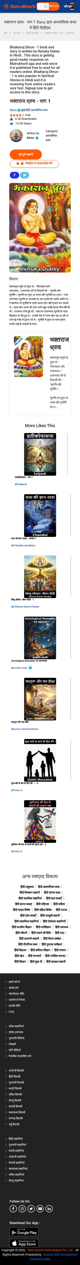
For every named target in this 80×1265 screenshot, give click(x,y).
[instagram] (22, 1208)
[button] (45, 6)
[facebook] (13, 1208)
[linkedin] (49, 1208)
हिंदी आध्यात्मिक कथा (37, 110)
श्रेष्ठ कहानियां (16, 1026)
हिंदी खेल (19, 956)
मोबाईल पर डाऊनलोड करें (38, 163)
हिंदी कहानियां (16, 1138)
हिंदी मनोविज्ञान (43, 927)
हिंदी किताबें (14, 1076)
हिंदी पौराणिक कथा (27, 944)
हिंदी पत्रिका (42, 904)
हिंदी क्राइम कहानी (55, 961)
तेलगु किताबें (15, 1100)
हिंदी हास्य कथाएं (23, 904)
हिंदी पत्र (59, 933)
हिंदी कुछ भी (36, 961)
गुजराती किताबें (16, 1082)
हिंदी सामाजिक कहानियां (27, 921)
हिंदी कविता (59, 904)
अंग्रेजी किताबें (16, 1070)
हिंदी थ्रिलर (20, 950)
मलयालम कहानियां (18, 1168)
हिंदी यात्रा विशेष (21, 909)
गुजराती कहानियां (17, 1144)
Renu (13, 110)
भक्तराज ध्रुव (59, 343)
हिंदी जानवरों (34, 956)
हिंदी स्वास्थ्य (61, 927)
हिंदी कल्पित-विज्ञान (40, 950)
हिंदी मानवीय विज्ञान (22, 927)
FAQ (11, 1011)
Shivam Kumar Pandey (27, 606)
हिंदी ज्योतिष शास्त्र (55, 956)
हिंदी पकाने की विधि (41, 933)
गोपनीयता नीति (16, 993)
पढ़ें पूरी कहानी (26, 154)
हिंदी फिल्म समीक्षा (52, 938)
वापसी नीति (14, 1005)
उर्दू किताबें (14, 1124)
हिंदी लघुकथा (27, 886)
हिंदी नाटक (61, 909)
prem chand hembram (26, 729)
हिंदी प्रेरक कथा (52, 892)
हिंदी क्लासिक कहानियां (30, 898)
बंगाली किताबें (15, 1106)
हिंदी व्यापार (60, 950)
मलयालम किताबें (17, 1112)
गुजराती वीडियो (16, 1038)
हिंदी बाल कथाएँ (54, 898)
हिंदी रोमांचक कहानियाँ (54, 921)
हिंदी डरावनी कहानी (29, 938)
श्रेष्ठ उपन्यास (16, 1032)
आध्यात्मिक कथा (51, 138)
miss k (18, 790)
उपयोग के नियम (17, 999)
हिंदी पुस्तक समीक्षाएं (52, 944)
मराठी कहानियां (16, 1150)
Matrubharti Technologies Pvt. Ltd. (51, 1250)
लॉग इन (68, 6)
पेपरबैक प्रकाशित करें (20, 1056)
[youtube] (40, 1208)
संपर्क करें (13, 988)
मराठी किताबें (15, 1088)
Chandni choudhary (25, 545)
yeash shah (21, 668)
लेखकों (12, 1044)
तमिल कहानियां (16, 1174)
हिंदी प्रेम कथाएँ (28, 915)
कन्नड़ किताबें (16, 1118)
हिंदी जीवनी (21, 933)
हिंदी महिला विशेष (43, 909)
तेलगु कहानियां (16, 1180)
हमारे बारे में (14, 982)
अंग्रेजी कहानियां (17, 1156)
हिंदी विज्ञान (20, 961)
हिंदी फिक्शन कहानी (30, 892)
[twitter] (31, 1208)
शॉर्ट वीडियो (15, 1050)
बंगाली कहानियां (17, 1162)
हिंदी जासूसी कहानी (50, 915)
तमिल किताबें (15, 1094)
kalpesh (23, 484)
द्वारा (17, 484)
